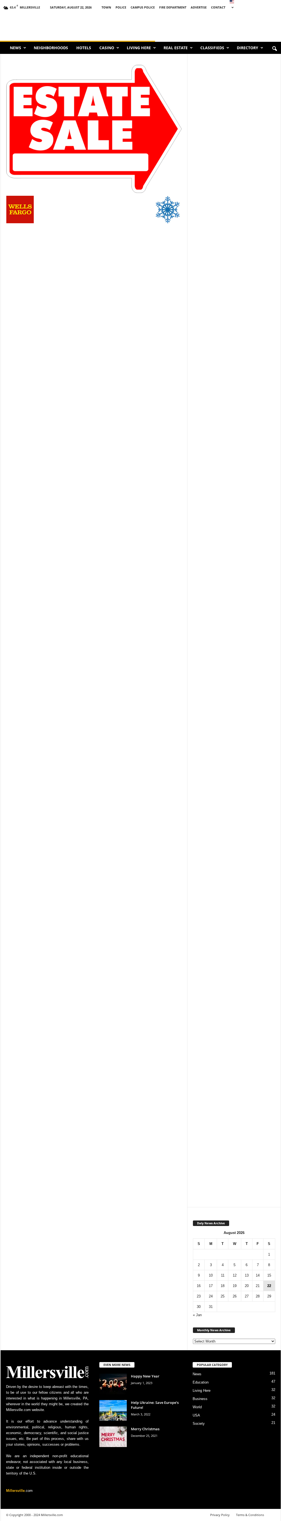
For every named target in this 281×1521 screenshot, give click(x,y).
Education (201, 1382)
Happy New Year (145, 1376)
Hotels (83, 47)
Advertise (199, 7)
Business (200, 1399)
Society (199, 1423)
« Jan (197, 1315)
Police (121, 7)
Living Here (139, 47)
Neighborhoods (51, 47)
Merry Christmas (145, 1428)
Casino (106, 47)
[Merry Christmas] (113, 1436)
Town (106, 7)
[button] (274, 49)
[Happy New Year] (113, 1384)
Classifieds (212, 47)
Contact (218, 7)
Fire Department (172, 7)
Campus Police (143, 7)
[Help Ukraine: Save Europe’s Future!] (113, 1410)
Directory (247, 47)
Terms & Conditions (250, 1515)
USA (196, 1415)
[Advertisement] (234, 258)
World (197, 1407)
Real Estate (176, 47)
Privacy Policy (220, 1515)
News (15, 47)
